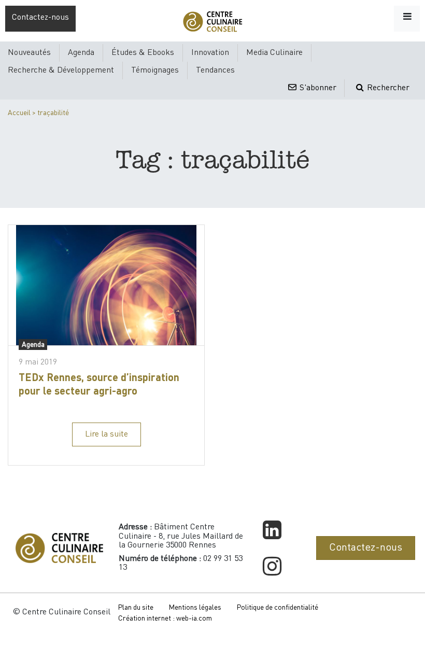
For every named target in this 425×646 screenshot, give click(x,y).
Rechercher (387, 88)
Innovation (210, 53)
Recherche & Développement (61, 70)
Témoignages (155, 70)
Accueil (19, 113)
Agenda (81, 53)
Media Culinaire (274, 53)
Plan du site (135, 607)
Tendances (215, 70)
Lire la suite (106, 434)
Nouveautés (29, 53)
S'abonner (317, 88)
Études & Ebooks (142, 53)
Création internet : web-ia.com (165, 618)
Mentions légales (194, 607)
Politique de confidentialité (277, 607)
